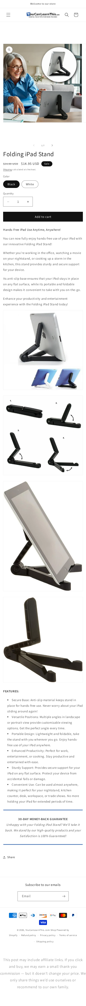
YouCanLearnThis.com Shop (40, 930)
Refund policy (28, 935)
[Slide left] (33, 145)
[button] (8, 14)
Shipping (7, 169)
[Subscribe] (63, 896)
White (30, 184)
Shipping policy (45, 941)
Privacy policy (48, 935)
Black (11, 184)
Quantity (8, 193)
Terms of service (68, 935)
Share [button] (11, 857)
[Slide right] (52, 145)
